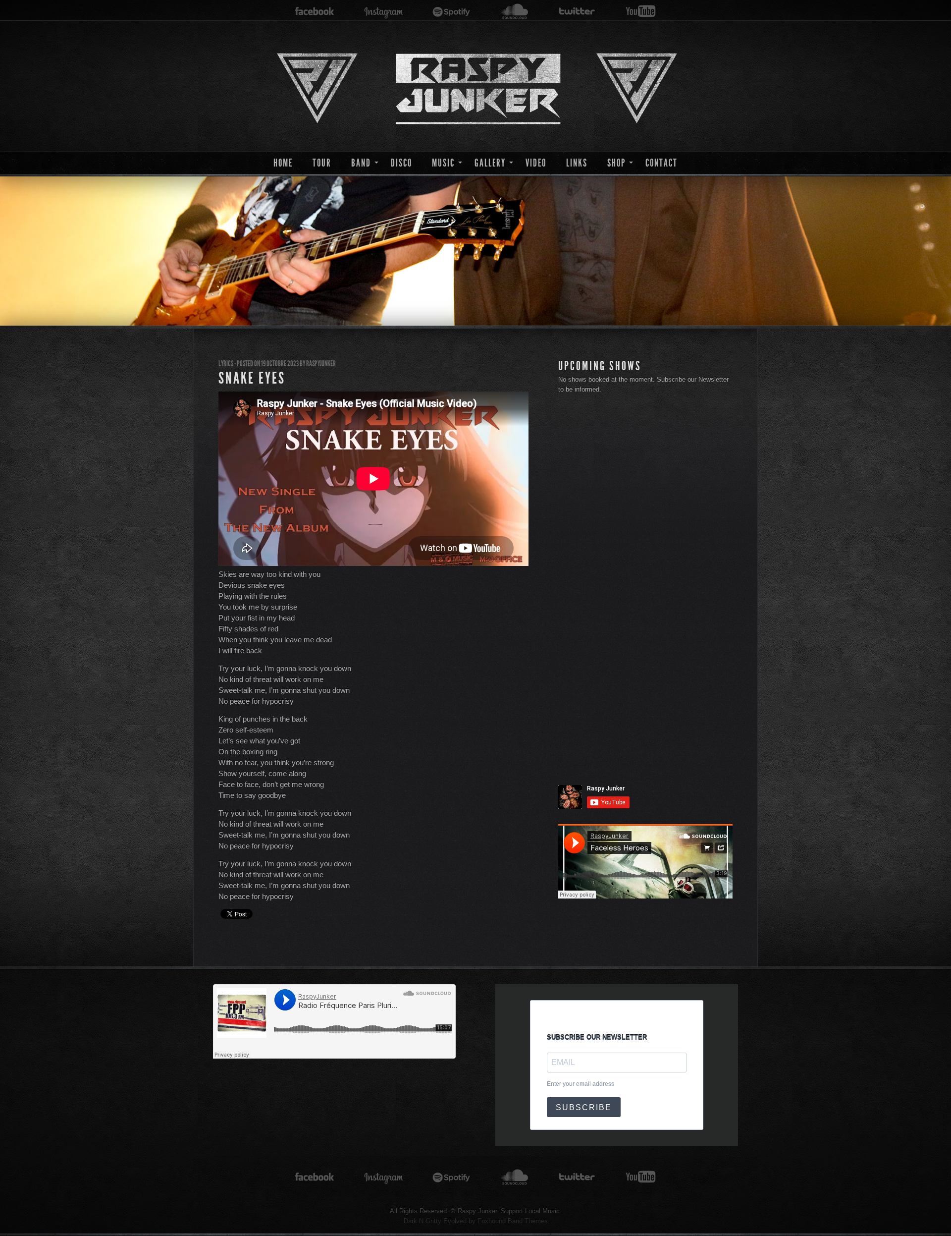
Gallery (490, 163)
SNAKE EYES (251, 378)
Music (443, 163)
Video (536, 163)
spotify (451, 11)
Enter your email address (580, 1083)
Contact (661, 163)
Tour (322, 163)
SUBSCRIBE (584, 1107)
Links (576, 163)
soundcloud (514, 11)
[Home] (475, 86)
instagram (383, 11)
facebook (314, 11)
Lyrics (225, 363)
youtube (640, 11)
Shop (616, 163)
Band (361, 163)
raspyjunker (321, 363)
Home (283, 163)
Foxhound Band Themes (512, 1221)
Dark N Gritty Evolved (435, 1221)
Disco (401, 163)
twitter (577, 11)
